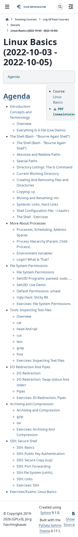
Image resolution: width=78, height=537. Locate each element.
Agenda (14, 76)
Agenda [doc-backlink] (16, 96)
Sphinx (45, 512)
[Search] (60, 6)
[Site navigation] (7, 6)
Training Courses (26, 19)
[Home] (7, 19)
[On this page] (71, 6)
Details (15, 25)
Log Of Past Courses (56, 19)
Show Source (69, 522)
